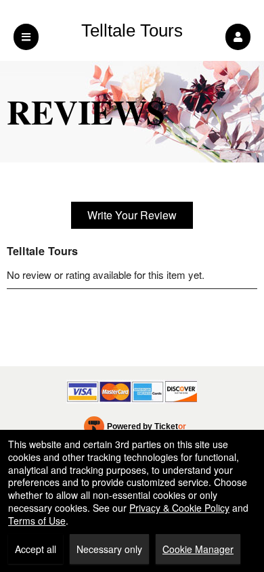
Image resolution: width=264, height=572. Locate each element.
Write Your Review (132, 215)
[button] (237, 37)
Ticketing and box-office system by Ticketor (135, 429)
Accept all (35, 549)
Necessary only (109, 549)
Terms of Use (37, 520)
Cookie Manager (198, 549)
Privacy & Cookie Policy (179, 507)
